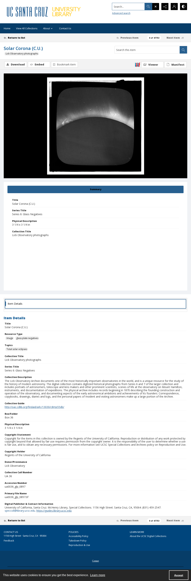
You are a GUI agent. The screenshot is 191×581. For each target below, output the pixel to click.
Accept (178, 575)
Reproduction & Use (79, 545)
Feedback (9, 540)
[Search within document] (183, 50)
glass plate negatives (27, 338)
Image (10, 338)
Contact (95, 561)
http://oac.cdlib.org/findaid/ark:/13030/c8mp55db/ (34, 407)
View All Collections (26, 28)
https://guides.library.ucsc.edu (54, 510)
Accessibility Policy (78, 536)
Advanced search (121, 13)
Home (7, 28)
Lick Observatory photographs (22, 53)
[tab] (95, 189)
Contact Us (65, 28)
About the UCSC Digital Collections (148, 536)
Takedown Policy (77, 540)
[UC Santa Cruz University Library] (44, 12)
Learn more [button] (97, 575)
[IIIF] (137, 64)
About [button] (46, 28)
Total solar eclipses (17, 349)
